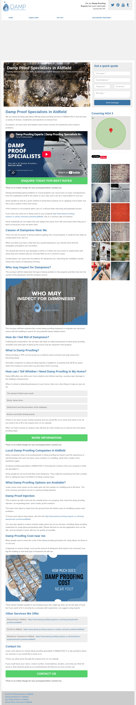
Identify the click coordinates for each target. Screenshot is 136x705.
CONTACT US (46, 673)
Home (10, 17)
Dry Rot (60, 17)
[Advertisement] (68, 40)
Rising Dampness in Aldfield (16, 697)
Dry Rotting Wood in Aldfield (17, 699)
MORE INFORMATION (47, 437)
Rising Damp (34, 17)
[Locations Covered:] (4, 2)
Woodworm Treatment (101, 17)
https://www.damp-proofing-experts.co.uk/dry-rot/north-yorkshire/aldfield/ (54, 629)
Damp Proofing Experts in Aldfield (19, 694)
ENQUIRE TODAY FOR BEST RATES (46, 180)
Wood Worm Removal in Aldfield (18, 702)
